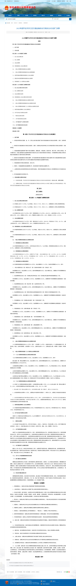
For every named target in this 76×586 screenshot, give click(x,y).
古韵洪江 (44, 581)
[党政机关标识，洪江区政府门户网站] (7, 584)
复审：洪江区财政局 (18, 571)
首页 (12, 22)
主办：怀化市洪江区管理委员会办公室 (16, 581)
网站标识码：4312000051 (32, 583)
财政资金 (20, 22)
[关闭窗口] (37, 571)
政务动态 (34, 15)
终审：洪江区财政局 (26, 571)
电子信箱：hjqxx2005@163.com (34, 582)
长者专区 (63, 1)
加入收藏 (53, 1)
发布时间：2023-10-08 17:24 (39, 32)
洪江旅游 (68, 15)
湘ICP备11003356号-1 (13, 583)
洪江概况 (26, 15)
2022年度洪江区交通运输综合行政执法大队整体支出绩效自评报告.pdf (21, 565)
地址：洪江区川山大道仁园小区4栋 (15, 582)
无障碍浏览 (59, 1)
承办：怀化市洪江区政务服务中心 (27, 581)
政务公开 (43, 15)
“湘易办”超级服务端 (46, 583)
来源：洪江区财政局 (29, 32)
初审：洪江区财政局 (10, 571)
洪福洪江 (54, 581)
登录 (67, 1)
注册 (70, 1)
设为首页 (48, 1)
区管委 (18, 15)
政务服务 (51, 15)
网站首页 (10, 15)
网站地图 (38, 583)
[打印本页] (33, 571)
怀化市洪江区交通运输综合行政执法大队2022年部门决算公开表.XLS (21, 562)
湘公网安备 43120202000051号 (23, 583)
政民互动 (59, 15)
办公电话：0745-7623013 (25, 582)
